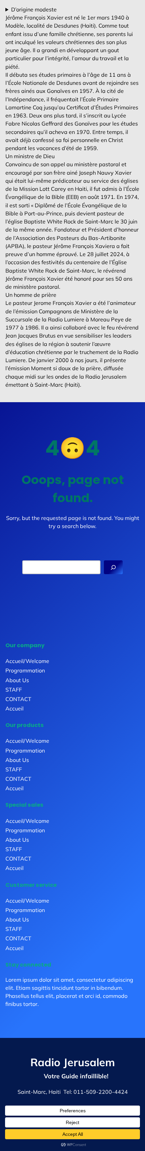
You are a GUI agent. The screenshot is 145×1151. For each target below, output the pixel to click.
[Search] (113, 567)
